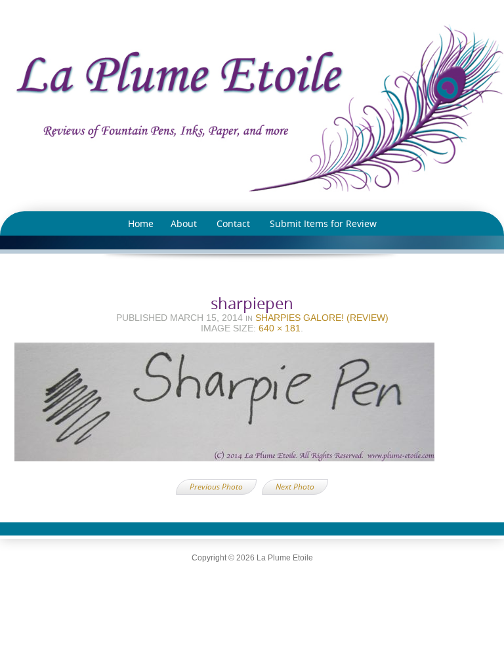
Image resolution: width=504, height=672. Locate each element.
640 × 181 (280, 328)
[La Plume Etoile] (252, 108)
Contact (233, 223)
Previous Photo (216, 486)
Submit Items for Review (323, 223)
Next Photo (295, 486)
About (184, 223)
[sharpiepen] (252, 406)
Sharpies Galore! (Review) (321, 317)
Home (141, 223)
